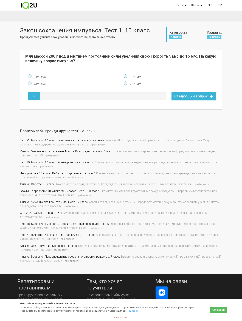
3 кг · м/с (135, 77)
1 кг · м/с (39, 77)
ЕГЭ (220, 5)
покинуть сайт (121, 317)
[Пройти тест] (98, 144)
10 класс (214, 36)
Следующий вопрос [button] (191, 96)
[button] (181, 5)
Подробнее (133, 310)
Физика (176, 36)
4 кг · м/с (39, 84)
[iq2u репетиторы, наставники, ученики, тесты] (29, 5)
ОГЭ (209, 5)
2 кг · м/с (135, 84)
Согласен (218, 309)
